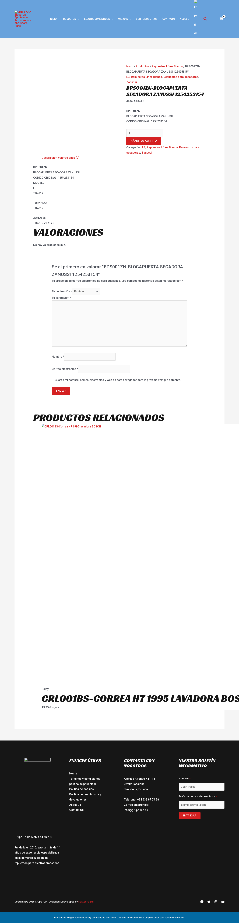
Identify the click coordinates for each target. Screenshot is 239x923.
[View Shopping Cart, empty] (221, 19)
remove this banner (174, 917)
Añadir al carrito (144, 140)
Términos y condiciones (84, 778)
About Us (75, 804)
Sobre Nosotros (146, 18)
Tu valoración (61, 297)
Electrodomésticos (97, 18)
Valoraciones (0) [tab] (68, 157)
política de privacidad (83, 784)
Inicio (53, 18)
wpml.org (86, 917)
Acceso (184, 18)
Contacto (168, 18)
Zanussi (131, 82)
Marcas (123, 18)
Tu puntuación (62, 291)
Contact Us (76, 810)
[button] (77, 19)
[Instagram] (215, 901)
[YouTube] (222, 901)
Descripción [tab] (49, 157)
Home (73, 773)
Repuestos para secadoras (180, 77)
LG (128, 77)
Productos (69, 18)
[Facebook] (201, 901)
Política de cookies (81, 789)
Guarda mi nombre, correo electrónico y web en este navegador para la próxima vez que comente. (118, 380)
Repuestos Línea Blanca (167, 66)
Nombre (58, 356)
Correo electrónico (65, 369)
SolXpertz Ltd (86, 901)
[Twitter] (208, 901)
